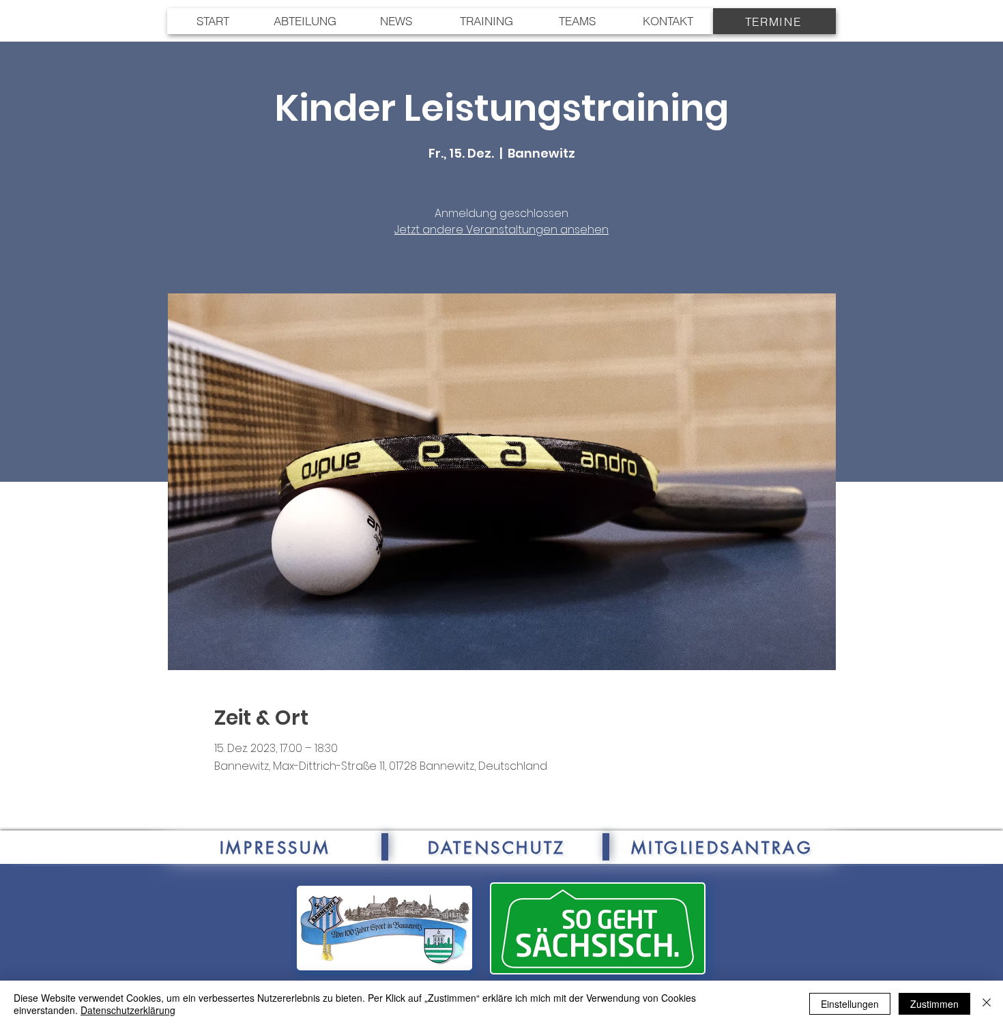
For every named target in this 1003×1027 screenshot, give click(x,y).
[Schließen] (986, 1004)
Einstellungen (850, 1004)
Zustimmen (934, 1004)
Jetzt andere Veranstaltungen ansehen (501, 229)
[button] (577, 21)
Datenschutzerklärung (128, 1010)
